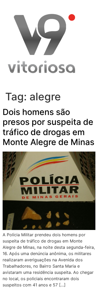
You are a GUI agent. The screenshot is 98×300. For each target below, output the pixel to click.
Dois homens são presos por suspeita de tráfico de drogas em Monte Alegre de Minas (48, 127)
